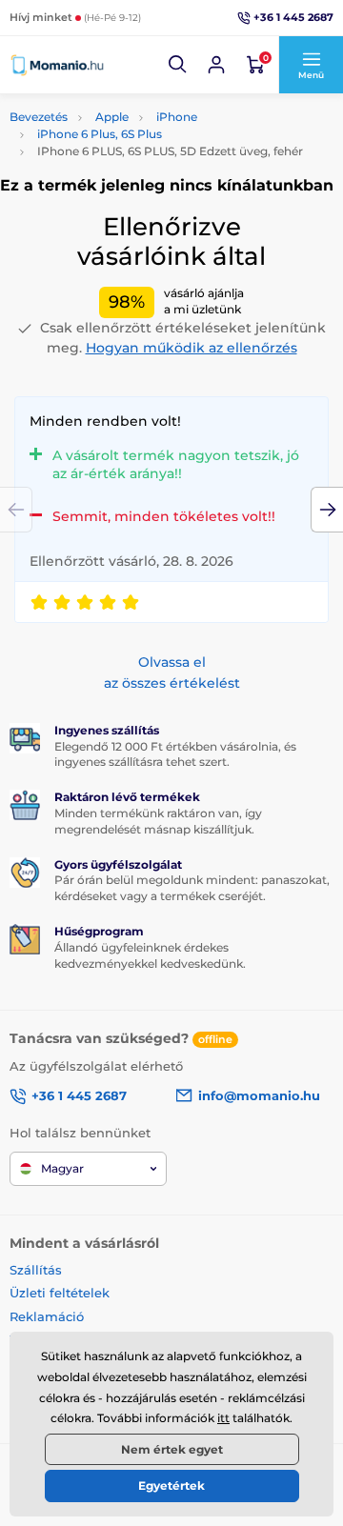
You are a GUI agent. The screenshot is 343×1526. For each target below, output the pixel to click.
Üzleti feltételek (60, 1292)
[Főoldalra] (57, 64)
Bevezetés (39, 117)
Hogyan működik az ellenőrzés (191, 347)
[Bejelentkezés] (216, 64)
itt (223, 1418)
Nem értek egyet (172, 1449)
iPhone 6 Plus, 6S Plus (99, 134)
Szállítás (36, 1269)
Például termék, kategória (135, 108)
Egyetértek (171, 1485)
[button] (178, 64)
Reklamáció (47, 1316)
